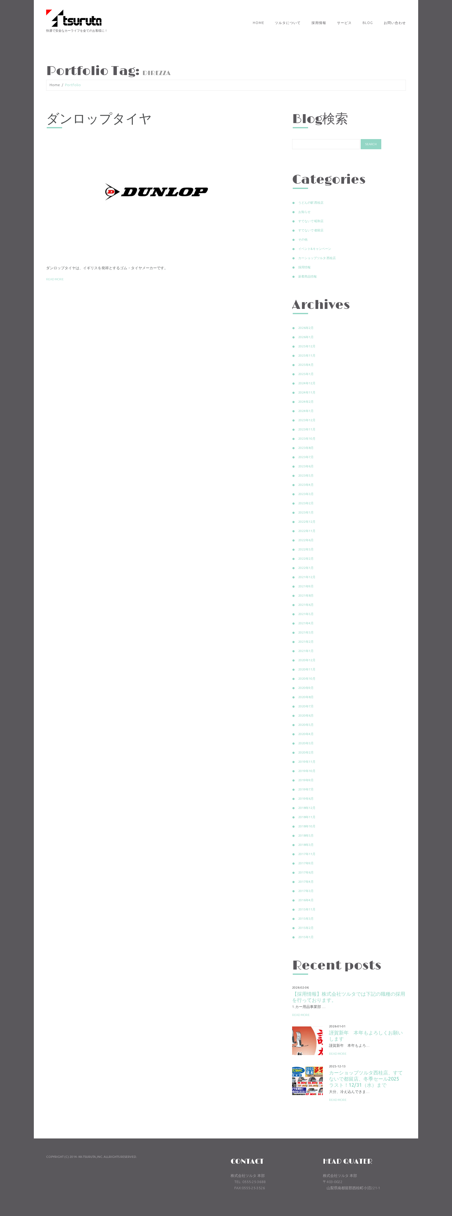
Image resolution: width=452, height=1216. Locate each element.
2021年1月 (306, 651)
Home (258, 23)
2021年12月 (306, 577)
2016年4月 (306, 900)
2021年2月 (306, 641)
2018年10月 (306, 826)
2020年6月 (306, 715)
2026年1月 (306, 337)
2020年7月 (306, 706)
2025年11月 (306, 355)
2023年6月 (306, 466)
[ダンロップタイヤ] (164, 196)
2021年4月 (306, 623)
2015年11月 (306, 909)
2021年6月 (306, 604)
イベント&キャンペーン (314, 248)
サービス (344, 23)
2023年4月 (306, 484)
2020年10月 (306, 678)
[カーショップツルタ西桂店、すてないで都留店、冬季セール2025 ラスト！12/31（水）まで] (307, 1079)
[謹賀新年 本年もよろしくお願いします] (307, 1039)
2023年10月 (306, 438)
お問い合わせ (395, 23)
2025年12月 (306, 346)
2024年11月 (306, 392)
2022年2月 (306, 558)
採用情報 (318, 23)
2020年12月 (306, 660)
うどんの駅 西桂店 (310, 202)
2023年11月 (306, 429)
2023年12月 (306, 420)
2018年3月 (306, 844)
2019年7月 (306, 789)
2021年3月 (306, 632)
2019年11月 (306, 761)
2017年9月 (306, 863)
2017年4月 (306, 881)
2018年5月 (306, 835)
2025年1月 (306, 374)
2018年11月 (306, 817)
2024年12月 (306, 383)
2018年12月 (306, 808)
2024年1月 (306, 411)
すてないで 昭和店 (310, 221)
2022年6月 (306, 540)
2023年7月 (306, 457)
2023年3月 (306, 494)
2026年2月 (306, 328)
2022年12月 (306, 521)
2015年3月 (306, 918)
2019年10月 (306, 771)
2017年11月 (306, 854)
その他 (302, 239)
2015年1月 (306, 937)
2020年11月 (306, 669)
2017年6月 (306, 872)
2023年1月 (306, 512)
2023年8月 (306, 448)
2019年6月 (306, 798)
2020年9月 (306, 688)
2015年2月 (306, 928)
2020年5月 (306, 724)
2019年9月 (306, 780)
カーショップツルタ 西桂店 (317, 258)
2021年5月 (306, 614)
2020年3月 (306, 743)
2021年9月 (306, 586)
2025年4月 (306, 364)
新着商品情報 (307, 276)
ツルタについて (288, 23)
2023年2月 (306, 503)
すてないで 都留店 (310, 230)
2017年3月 (306, 891)
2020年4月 (306, 734)
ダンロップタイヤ (99, 119)
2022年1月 (306, 568)
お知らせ (304, 212)
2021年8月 (306, 595)
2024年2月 (306, 401)
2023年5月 (306, 475)
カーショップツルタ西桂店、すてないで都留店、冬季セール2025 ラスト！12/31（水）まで (366, 1079)
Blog (368, 23)
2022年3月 (306, 549)
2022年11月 (306, 531)
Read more (55, 279)
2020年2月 (306, 752)
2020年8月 (306, 697)
